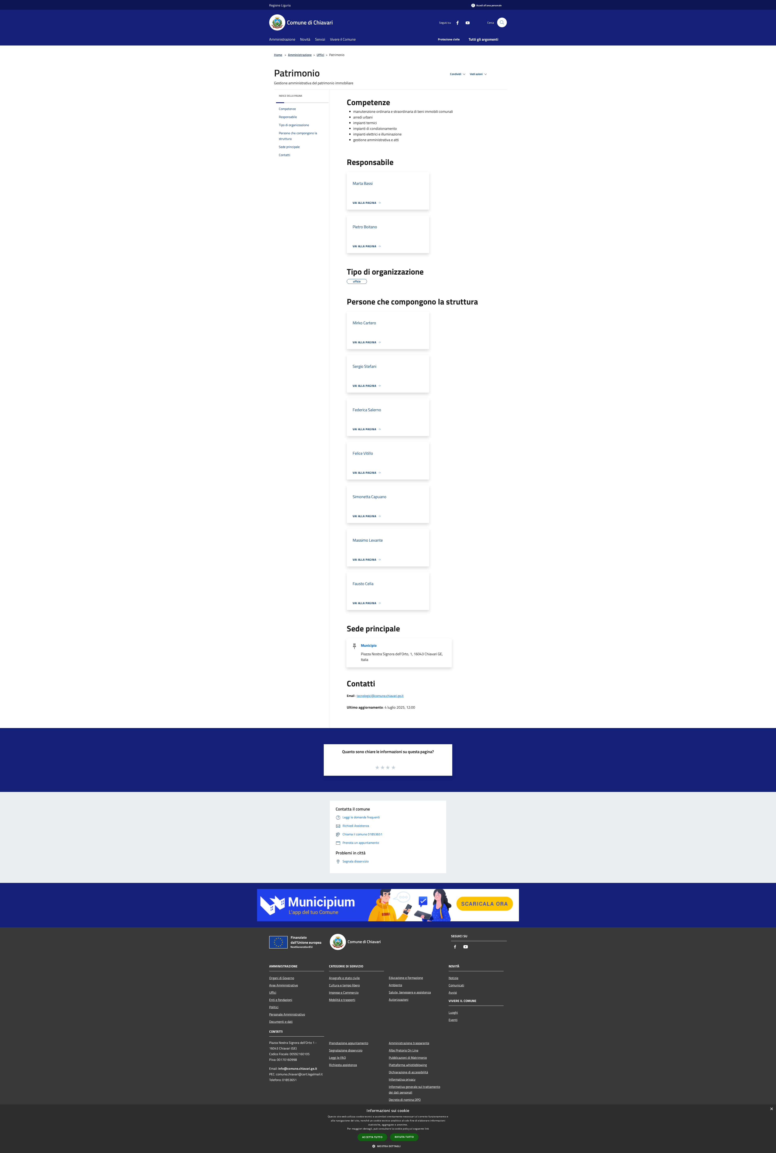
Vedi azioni (476, 74)
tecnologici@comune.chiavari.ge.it (380, 695)
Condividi (456, 74)
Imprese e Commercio (343, 992)
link (427, 1128)
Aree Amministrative (283, 985)
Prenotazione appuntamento (348, 1043)
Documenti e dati (281, 1021)
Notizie (453, 977)
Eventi (453, 1019)
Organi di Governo (281, 977)
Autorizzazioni (398, 999)
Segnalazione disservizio (345, 1050)
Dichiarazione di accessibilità (408, 1072)
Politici (273, 1007)
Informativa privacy (402, 1079)
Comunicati (456, 985)
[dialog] (388, 1129)
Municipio (369, 645)
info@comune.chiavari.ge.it (297, 1068)
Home (278, 54)
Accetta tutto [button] (372, 1137)
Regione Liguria (280, 5)
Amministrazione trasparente (409, 1043)
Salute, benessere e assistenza (410, 992)
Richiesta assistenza (343, 1064)
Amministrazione (300, 54)
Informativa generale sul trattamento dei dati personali (414, 1089)
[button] (388, 1146)
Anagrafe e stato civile (344, 977)
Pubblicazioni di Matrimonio (408, 1057)
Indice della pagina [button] (290, 96)
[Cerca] (502, 22)
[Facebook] (456, 22)
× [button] (771, 1109)
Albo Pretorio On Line (403, 1050)
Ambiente (395, 985)
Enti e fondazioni (280, 999)
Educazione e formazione (406, 977)
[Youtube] (466, 22)
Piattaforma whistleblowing (408, 1064)
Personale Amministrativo (287, 1014)
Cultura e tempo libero (344, 985)
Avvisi (453, 992)
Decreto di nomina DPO (405, 1099)
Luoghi (453, 1012)
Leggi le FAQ (337, 1057)
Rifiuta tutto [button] (404, 1137)
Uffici (320, 54)
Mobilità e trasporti (342, 999)
